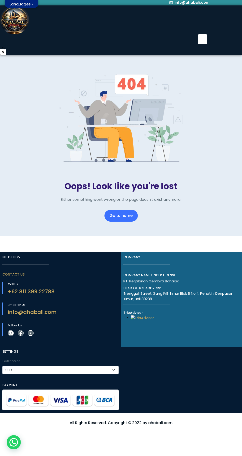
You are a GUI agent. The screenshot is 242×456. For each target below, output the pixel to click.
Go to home (121, 215)
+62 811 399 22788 (31, 291)
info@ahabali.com (32, 312)
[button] (202, 39)
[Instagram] (11, 333)
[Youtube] (31, 333)
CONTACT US (13, 274)
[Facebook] (21, 333)
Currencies (11, 361)
